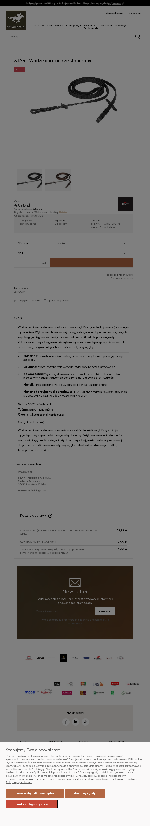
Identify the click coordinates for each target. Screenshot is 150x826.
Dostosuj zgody (85, 793)
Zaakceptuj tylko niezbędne (35, 793)
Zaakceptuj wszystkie (31, 804)
